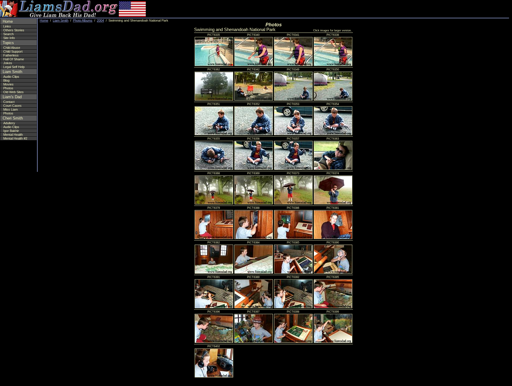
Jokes (7, 63)
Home (8, 21)
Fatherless (11, 55)
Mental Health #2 (15, 138)
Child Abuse (11, 47)
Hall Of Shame (13, 59)
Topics (8, 43)
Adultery (9, 123)
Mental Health (13, 134)
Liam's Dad (12, 97)
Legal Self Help (14, 67)
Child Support (13, 51)
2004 (100, 20)
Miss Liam (10, 109)
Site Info (9, 38)
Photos (8, 88)
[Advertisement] (473, 9)
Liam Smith (12, 72)
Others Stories (13, 30)
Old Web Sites (13, 92)
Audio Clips (11, 76)
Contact (9, 102)
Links (7, 26)
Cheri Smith (13, 118)
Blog (6, 80)
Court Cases (12, 105)
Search (8, 34)
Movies (8, 84)
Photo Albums (82, 20)
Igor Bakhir (11, 131)
